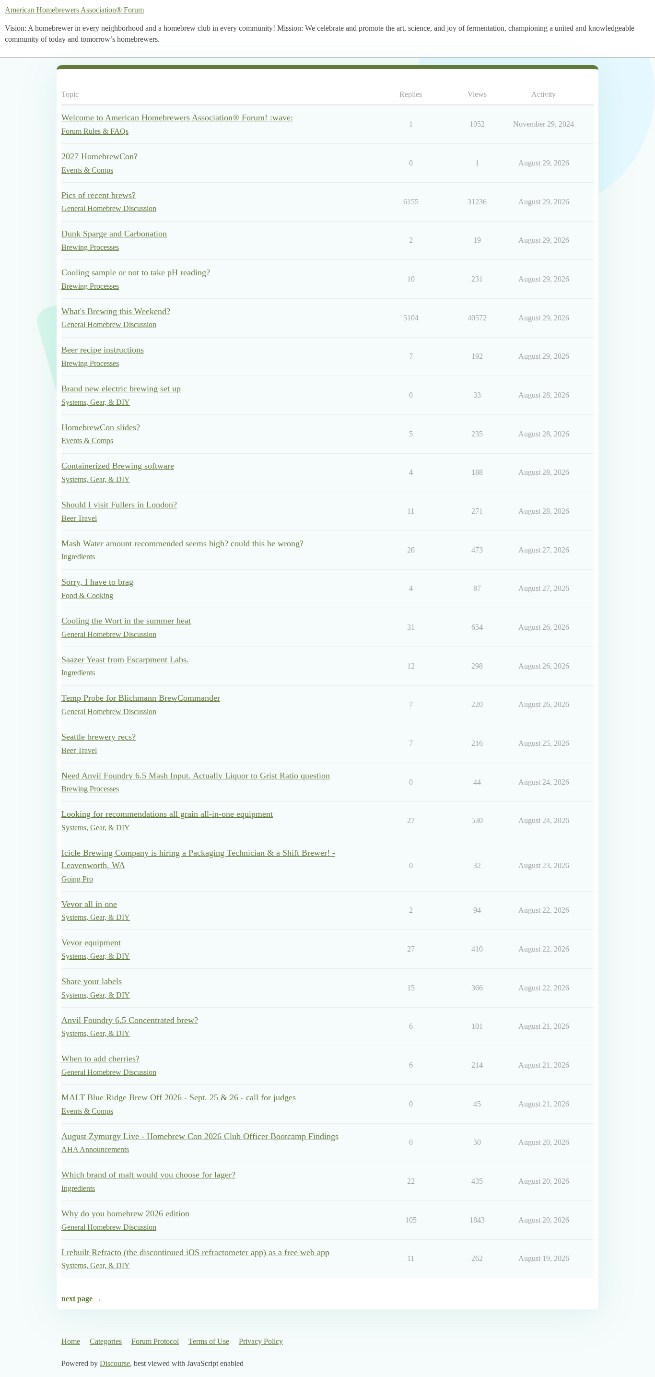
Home (70, 1341)
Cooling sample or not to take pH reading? (135, 272)
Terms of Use (208, 1341)
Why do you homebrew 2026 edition (125, 1213)
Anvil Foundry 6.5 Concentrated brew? (129, 1020)
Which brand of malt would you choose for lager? (148, 1174)
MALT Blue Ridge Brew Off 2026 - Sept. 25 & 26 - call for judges (178, 1097)
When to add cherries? (100, 1058)
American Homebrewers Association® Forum (74, 10)
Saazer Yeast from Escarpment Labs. (125, 659)
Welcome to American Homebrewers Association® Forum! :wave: (177, 117)
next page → (81, 1299)
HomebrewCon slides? (100, 427)
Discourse (115, 1363)
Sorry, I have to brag (97, 582)
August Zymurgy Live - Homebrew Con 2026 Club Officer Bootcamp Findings (200, 1136)
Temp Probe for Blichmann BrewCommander (140, 698)
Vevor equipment (91, 942)
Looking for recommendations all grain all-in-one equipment (167, 814)
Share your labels (91, 981)
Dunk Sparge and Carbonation (114, 233)
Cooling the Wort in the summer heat (126, 620)
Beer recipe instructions (102, 349)
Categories (106, 1341)
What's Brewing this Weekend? (115, 311)
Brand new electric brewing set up (121, 388)
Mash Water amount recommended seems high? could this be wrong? (182, 543)
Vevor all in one (89, 904)
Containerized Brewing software (117, 466)
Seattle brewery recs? (98, 736)
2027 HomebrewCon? (99, 156)
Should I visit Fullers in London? (119, 504)
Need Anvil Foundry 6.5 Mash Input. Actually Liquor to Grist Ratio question (195, 775)
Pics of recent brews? (98, 195)
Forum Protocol (155, 1341)
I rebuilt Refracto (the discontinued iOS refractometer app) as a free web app (195, 1252)
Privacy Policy (261, 1341)
